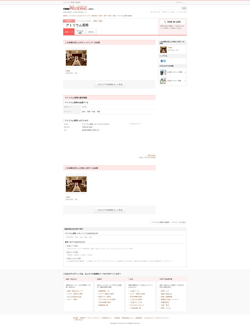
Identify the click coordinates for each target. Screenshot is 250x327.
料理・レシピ (165, 308)
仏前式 (90, 255)
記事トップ (165, 291)
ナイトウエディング (109, 261)
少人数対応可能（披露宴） (76, 261)
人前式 (83, 255)
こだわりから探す (136, 299)
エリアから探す (182, 12)
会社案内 (75, 318)
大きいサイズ (152, 155)
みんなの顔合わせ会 (74, 297)
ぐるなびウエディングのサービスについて (156, 318)
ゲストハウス (105, 248)
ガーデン (97, 261)
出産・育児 (165, 305)
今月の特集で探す (105, 302)
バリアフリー (168, 261)
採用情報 (117, 318)
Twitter (165, 61)
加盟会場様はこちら (127, 318)
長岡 (98, 111)
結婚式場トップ (104, 291)
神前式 (70, 255)
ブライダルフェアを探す (107, 299)
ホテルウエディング (74, 248)
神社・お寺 (94, 248)
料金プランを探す (105, 297)
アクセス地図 (80, 32)
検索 (184, 8)
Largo (170, 47)
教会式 (77, 255)
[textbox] (168, 8)
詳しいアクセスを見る (148, 157)
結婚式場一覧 (103, 305)
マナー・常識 (72, 299)
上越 (81, 237)
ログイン (179, 2)
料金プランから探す (169, 12)
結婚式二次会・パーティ (169, 299)
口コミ (91, 32)
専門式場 (86, 248)
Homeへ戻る (156, 12)
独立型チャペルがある (125, 261)
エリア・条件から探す (75, 294)
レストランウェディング (119, 248)
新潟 (83, 111)
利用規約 (82, 318)
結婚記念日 (165, 302)
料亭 (131, 248)
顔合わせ (169, 294)
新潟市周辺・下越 (72, 237)
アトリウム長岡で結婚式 (169, 222)
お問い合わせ (79, 319)
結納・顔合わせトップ (75, 291)
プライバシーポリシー (93, 318)
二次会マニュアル (136, 302)
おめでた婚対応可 (155, 261)
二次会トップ (134, 291)
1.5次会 (90, 261)
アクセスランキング (137, 305)
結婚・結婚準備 (166, 297)
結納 (162, 294)
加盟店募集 (138, 318)
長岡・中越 (98, 21)
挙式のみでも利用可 (141, 261)
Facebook (162, 61)
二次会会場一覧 (135, 308)
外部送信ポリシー (107, 318)
